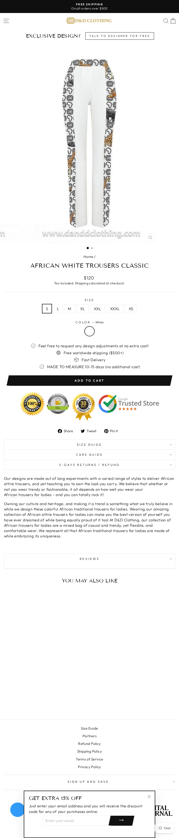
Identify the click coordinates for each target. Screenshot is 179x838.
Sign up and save (88, 781)
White (89, 331)
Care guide (89, 454)
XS (131, 308)
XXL (97, 308)
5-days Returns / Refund (89, 465)
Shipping (81, 283)
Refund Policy (89, 743)
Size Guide (89, 444)
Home (88, 256)
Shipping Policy (89, 751)
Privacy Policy (89, 767)
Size (89, 300)
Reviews (89, 559)
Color (90, 322)
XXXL (115, 308)
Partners (89, 736)
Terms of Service (89, 759)
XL (82, 308)
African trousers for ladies (28, 494)
